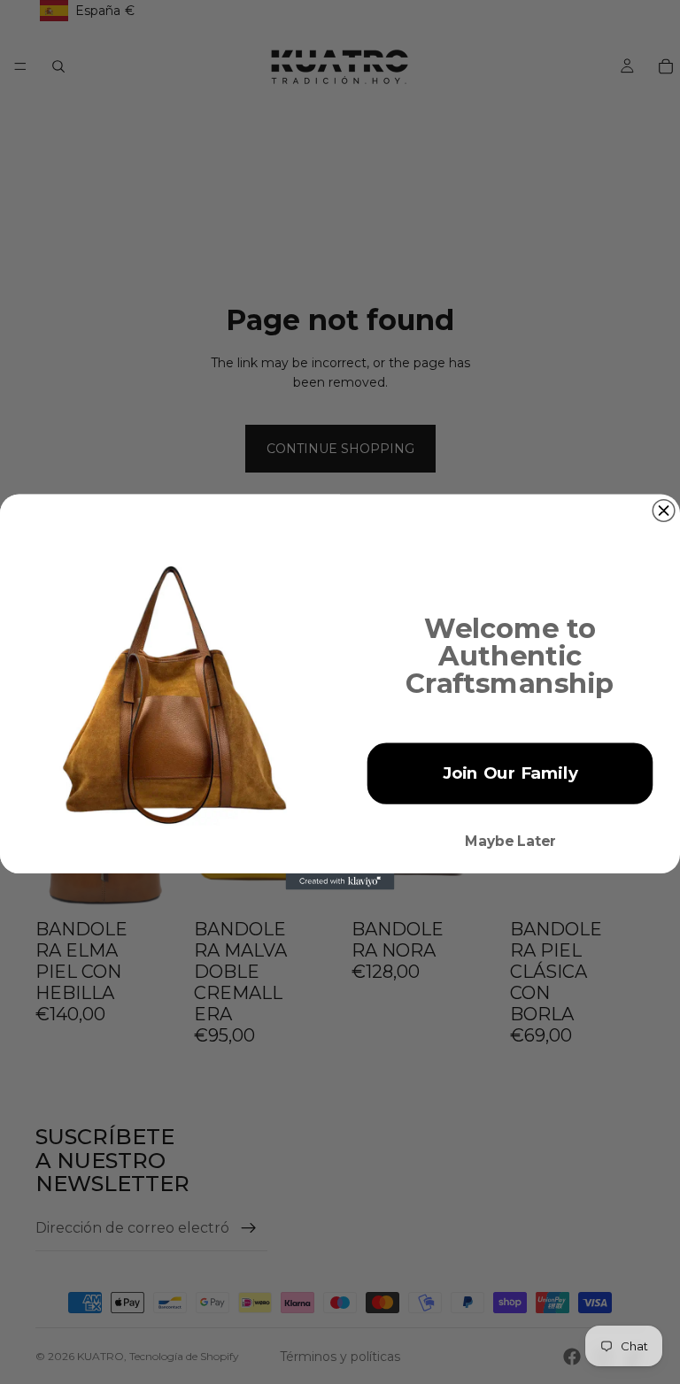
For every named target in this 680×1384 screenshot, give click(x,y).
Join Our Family (510, 773)
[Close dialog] (664, 511)
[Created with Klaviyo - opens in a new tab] (340, 881)
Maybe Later (510, 842)
